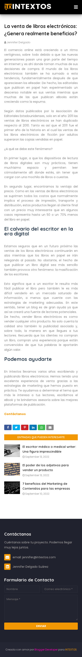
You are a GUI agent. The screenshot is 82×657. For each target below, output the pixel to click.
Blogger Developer (46, 649)
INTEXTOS (71, 649)
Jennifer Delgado (18, 42)
